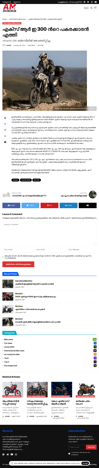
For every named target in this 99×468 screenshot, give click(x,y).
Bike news (50, 339)
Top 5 (49, 362)
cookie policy (75, 463)
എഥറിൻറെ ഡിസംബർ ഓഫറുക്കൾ (30, 309)
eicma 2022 (50, 347)
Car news (49, 343)
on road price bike (50, 354)
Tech (49, 358)
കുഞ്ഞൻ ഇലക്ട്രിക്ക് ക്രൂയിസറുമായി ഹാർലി (34, 284)
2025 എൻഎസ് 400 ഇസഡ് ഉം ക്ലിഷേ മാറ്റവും (35, 296)
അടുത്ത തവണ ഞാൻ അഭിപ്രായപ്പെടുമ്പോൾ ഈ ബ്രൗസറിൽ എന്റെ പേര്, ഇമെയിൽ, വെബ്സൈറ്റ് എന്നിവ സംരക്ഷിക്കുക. (48, 257)
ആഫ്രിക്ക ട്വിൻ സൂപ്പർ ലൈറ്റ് (10, 402)
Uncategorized (50, 366)
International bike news (17, 19)
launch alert (25, 180)
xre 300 (36, 180)
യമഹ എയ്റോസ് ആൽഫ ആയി (60, 402)
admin (8, 45)
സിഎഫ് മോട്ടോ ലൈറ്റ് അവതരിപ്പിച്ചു (37, 402)
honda (15, 180)
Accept (85, 463)
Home (4, 19)
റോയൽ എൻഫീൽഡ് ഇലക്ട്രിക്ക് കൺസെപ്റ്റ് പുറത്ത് (37, 322)
